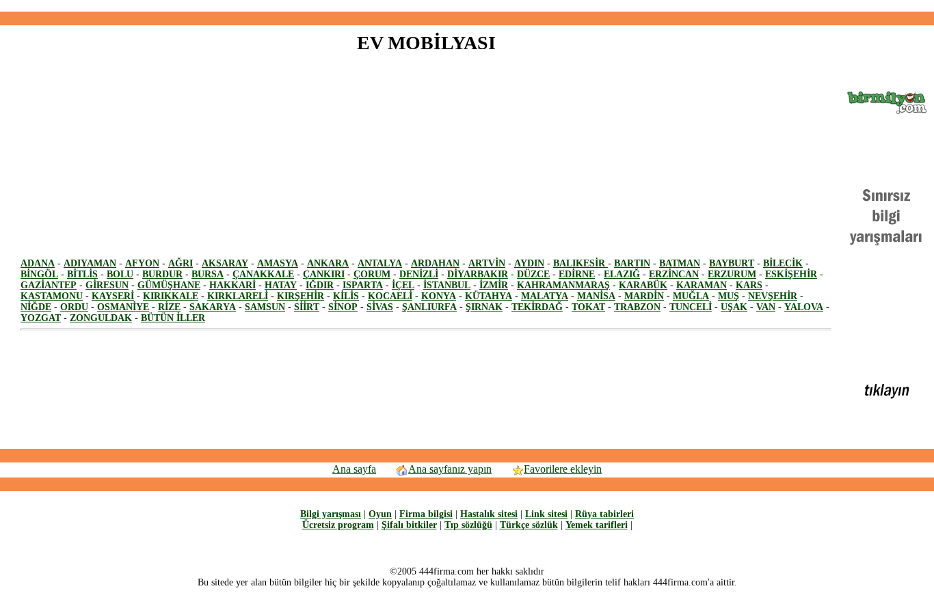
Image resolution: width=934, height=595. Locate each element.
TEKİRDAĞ (537, 307)
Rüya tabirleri (604, 514)
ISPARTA (363, 285)
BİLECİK (783, 263)
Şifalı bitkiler (409, 525)
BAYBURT (731, 263)
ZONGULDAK (101, 318)
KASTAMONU (52, 296)
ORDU (74, 307)
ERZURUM (732, 274)
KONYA (438, 296)
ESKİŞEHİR (791, 274)
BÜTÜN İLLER (173, 318)
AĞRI (180, 263)
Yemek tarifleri (596, 525)
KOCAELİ (390, 296)
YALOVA (803, 307)
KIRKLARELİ (237, 296)
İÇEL (403, 285)
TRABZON (637, 307)
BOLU (120, 274)
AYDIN (529, 263)
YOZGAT (41, 318)
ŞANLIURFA (429, 307)
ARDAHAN (435, 263)
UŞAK (734, 307)
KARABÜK (643, 285)
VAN (765, 307)
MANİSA (596, 296)
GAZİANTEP (49, 285)
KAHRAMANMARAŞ (563, 285)
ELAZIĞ (622, 274)
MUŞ (728, 296)
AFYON (142, 263)
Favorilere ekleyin (563, 469)
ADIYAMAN (90, 263)
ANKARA (328, 263)
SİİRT (306, 307)
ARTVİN (486, 263)
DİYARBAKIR (477, 274)
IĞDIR (320, 285)
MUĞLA (691, 296)
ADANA (38, 263)
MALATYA (544, 296)
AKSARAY (225, 263)
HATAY (281, 285)
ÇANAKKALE (263, 274)
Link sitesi (546, 514)
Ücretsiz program (338, 525)
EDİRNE (577, 274)
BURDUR (162, 274)
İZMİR (493, 285)
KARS (749, 285)
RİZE (169, 307)
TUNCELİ (690, 307)
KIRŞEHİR (300, 296)
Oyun (380, 514)
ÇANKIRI (324, 274)
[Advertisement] (467, 6)
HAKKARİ (232, 285)
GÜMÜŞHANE (168, 285)
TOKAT (588, 307)
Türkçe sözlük (529, 525)
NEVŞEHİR (772, 296)
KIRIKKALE (170, 296)
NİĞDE (36, 307)
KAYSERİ (113, 296)
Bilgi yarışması (330, 514)
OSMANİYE (123, 307)
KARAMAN (701, 285)
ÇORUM (371, 274)
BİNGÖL (39, 274)
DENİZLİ (418, 274)
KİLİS (346, 296)
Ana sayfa (354, 469)
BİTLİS (82, 274)
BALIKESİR (580, 263)
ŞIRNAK (484, 307)
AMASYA (277, 263)
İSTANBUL (446, 285)
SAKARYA (212, 307)
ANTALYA (380, 263)
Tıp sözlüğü (468, 525)
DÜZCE (533, 274)
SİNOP (343, 307)
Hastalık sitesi (489, 514)
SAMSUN (265, 307)
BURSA (207, 274)
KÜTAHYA (488, 296)
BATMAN (679, 263)
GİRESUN (107, 285)
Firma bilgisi (426, 514)
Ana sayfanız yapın (450, 469)
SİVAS (379, 307)
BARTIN (632, 263)
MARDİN (644, 296)
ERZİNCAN (674, 274)
